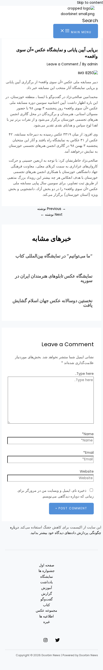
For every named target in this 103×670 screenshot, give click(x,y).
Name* (88, 434)
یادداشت (46, 582)
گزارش (46, 593)
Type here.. (84, 373)
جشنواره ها (46, 570)
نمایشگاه (46, 576)
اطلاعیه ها (46, 616)
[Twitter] (57, 641)
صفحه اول (46, 565)
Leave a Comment (62, 64)
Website (87, 471)
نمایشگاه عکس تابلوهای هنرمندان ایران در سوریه (53, 278)
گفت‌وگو (46, 599)
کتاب (46, 605)
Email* (88, 452)
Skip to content (90, 2)
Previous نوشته (51, 208)
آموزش (46, 588)
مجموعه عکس (46, 610)
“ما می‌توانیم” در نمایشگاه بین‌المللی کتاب (54, 256)
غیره (46, 621)
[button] (90, 20)
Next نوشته (51, 214)
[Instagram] (45, 641)
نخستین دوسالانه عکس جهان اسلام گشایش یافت (52, 302)
